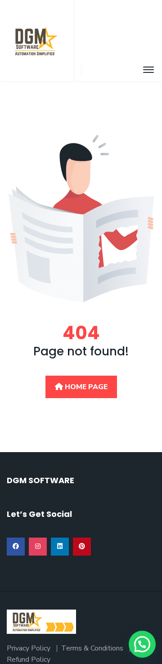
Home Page (85, 387)
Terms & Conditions (92, 648)
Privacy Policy (28, 648)
